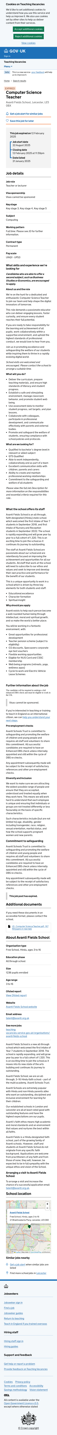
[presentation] (28, 1227)
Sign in (7, 56)
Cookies (8, 1381)
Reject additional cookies (28, 36)
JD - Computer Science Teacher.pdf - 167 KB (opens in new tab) (30, 927)
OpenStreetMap (35, 1252)
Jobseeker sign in (13, 1302)
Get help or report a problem (19, 1363)
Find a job (9, 1307)
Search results (19, 81)
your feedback (38, 72)
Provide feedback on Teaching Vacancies (26, 1369)
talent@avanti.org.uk (17, 1018)
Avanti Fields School (19, 1212)
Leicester (41, 1273)
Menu (7, 66)
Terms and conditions (15, 1385)
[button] (29, 1227)
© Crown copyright (28, 1428)
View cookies (28, 43)
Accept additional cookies (28, 29)
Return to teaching (14, 1318)
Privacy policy (22, 1381)
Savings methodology (15, 1389)
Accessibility (36, 1385)
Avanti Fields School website (21, 1006)
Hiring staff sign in (13, 1341)
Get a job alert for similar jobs (26, 113)
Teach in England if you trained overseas (25, 1323)
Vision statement (39, 1389)
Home (7, 81)
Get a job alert (17, 1264)
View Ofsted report (16, 995)
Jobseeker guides (13, 1313)
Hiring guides (11, 1346)
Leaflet (18, 1252)
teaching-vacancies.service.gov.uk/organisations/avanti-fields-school (28, 1033)
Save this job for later (22, 120)
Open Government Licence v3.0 (21, 1403)
